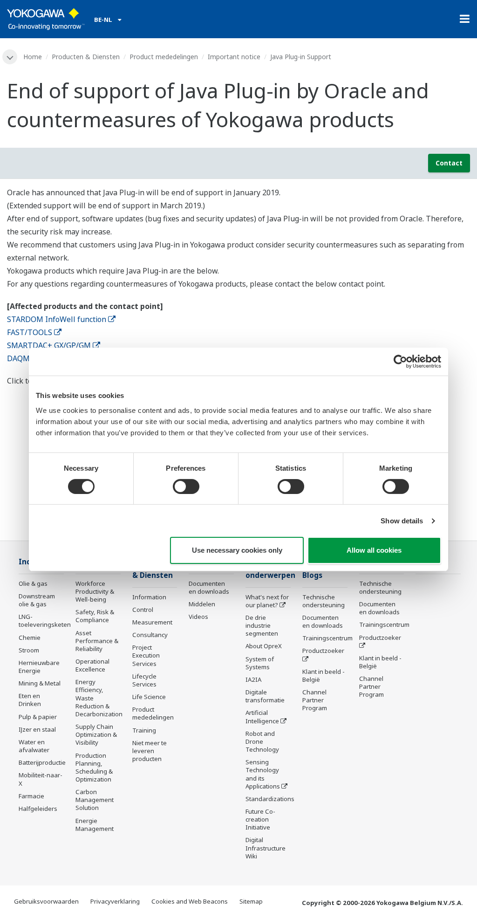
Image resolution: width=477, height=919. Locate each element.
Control (142, 609)
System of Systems (259, 663)
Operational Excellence (92, 665)
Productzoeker (323, 650)
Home (32, 56)
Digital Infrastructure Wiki (265, 848)
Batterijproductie (42, 762)
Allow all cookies (374, 550)
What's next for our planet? (267, 601)
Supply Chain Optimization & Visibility (96, 734)
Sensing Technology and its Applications (262, 774)
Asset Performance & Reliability (96, 641)
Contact (449, 162)
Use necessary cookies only (237, 550)
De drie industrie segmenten (261, 625)
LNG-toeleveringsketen (45, 620)
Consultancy (150, 635)
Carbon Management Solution (94, 800)
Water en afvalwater (34, 746)
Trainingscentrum (327, 638)
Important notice (234, 56)
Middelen (202, 604)
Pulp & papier (38, 717)
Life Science (149, 697)
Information (149, 597)
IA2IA (253, 679)
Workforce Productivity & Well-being (94, 591)
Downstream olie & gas (37, 600)
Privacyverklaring (115, 901)
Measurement (152, 622)
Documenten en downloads (209, 587)
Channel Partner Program (314, 700)
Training (144, 730)
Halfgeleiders (38, 808)
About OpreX (263, 646)
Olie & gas (33, 583)
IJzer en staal (37, 729)
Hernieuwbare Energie (39, 666)
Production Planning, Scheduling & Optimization (94, 767)
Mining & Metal (40, 683)
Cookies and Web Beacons (189, 901)
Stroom (29, 650)
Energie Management (94, 824)
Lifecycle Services (144, 680)
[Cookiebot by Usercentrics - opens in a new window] (400, 362)
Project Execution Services (146, 655)
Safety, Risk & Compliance (94, 616)
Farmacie (31, 796)
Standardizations (269, 799)
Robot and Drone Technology (262, 741)
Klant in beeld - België (323, 675)
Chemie (30, 637)
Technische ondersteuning (323, 601)
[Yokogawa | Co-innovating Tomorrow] (46, 19)
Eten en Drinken (30, 700)
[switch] (186, 486)
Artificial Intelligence (262, 716)
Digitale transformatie (265, 696)
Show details (402, 521)
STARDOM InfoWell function (56, 319)
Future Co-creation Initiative (260, 819)
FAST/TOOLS (29, 332)
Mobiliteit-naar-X (40, 779)
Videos (198, 616)
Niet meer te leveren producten (149, 751)
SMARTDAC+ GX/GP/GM (49, 345)
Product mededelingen (163, 56)
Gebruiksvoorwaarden (46, 901)
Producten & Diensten (86, 56)
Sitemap (251, 901)
